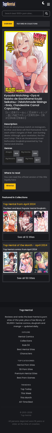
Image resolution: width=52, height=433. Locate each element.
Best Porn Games (26, 377)
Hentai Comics (26, 336)
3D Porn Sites (26, 369)
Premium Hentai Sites (26, 373)
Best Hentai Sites (26, 349)
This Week (26, 393)
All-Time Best (26, 401)
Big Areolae (26, 152)
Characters (26, 353)
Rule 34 (26, 345)
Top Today (26, 389)
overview (8, 24)
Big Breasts (10, 158)
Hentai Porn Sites (26, 365)
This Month (26, 397)
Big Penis (29, 158)
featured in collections (27, 24)
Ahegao (9, 152)
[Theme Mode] (43, 4)
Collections (26, 340)
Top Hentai (26, 310)
